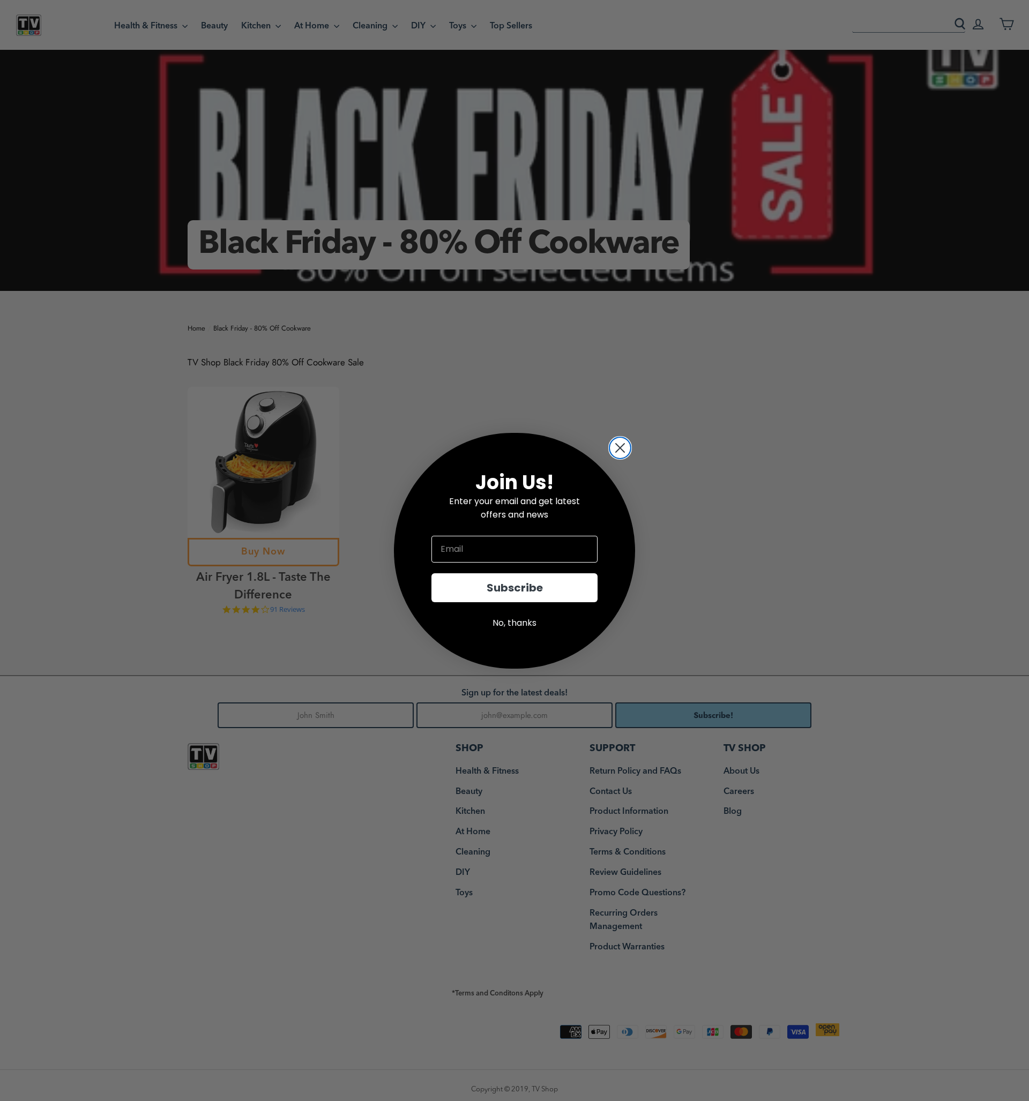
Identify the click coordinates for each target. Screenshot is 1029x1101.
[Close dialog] (620, 448)
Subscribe (515, 587)
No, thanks (514, 623)
